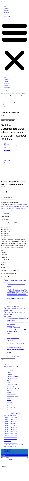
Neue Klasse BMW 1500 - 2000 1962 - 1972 (16, 295)
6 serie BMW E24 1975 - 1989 (14, 292)
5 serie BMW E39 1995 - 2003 (10, 431)
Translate (11, 459)
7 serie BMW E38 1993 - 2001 (10, 439)
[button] (14, 46)
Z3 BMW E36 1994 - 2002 (10, 446)
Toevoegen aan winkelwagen (7, 120)
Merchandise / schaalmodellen (10, 443)
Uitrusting (9, 400)
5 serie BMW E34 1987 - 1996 (10, 429)
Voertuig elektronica (11, 407)
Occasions (6, 10)
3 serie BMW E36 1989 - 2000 (7, 208)
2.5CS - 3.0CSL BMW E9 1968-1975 (12, 413)
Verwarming (9, 405)
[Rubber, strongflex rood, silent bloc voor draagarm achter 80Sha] (7, 168)
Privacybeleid (6, 450)
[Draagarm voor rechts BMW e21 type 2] (7, 158)
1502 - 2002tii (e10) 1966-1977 (20, 204)
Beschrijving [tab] (6, 213)
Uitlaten (8, 398)
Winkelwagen (7, 16)
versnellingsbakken (11, 403)
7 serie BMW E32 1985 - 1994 (10, 437)
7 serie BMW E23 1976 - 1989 (10, 435)
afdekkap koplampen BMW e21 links (15, 349)
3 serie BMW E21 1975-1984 (7, 206)
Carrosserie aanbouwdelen (12, 376)
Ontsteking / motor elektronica (13, 388)
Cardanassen (9, 374)
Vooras (20, 295)
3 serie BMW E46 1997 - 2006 (10, 423)
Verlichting (20, 347)
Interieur (9, 382)
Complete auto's (7, 441)
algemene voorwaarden (8, 449)
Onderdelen (6, 8)
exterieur (9, 380)
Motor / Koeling (10, 386)
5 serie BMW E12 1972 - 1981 (10, 425)
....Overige (6, 364)
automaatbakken (10, 370)
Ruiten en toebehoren (11, 394)
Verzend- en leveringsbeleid (9, 452)
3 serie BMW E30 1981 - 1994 (21, 206)
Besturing (9, 372)
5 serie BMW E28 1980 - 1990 (10, 427)
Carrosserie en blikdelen (12, 378)
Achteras (5, 210)
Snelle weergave (7, 282)
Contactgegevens (7, 451)
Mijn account (6, 12)
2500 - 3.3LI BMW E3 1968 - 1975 (19, 290)
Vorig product (7, 150)
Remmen (9, 392)
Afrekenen (6, 14)
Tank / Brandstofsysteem (12, 396)
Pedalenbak (9, 390)
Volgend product (7, 160)
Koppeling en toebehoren (12, 384)
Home (5, 6)
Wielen (8, 411)
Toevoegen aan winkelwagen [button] (13, 306)
